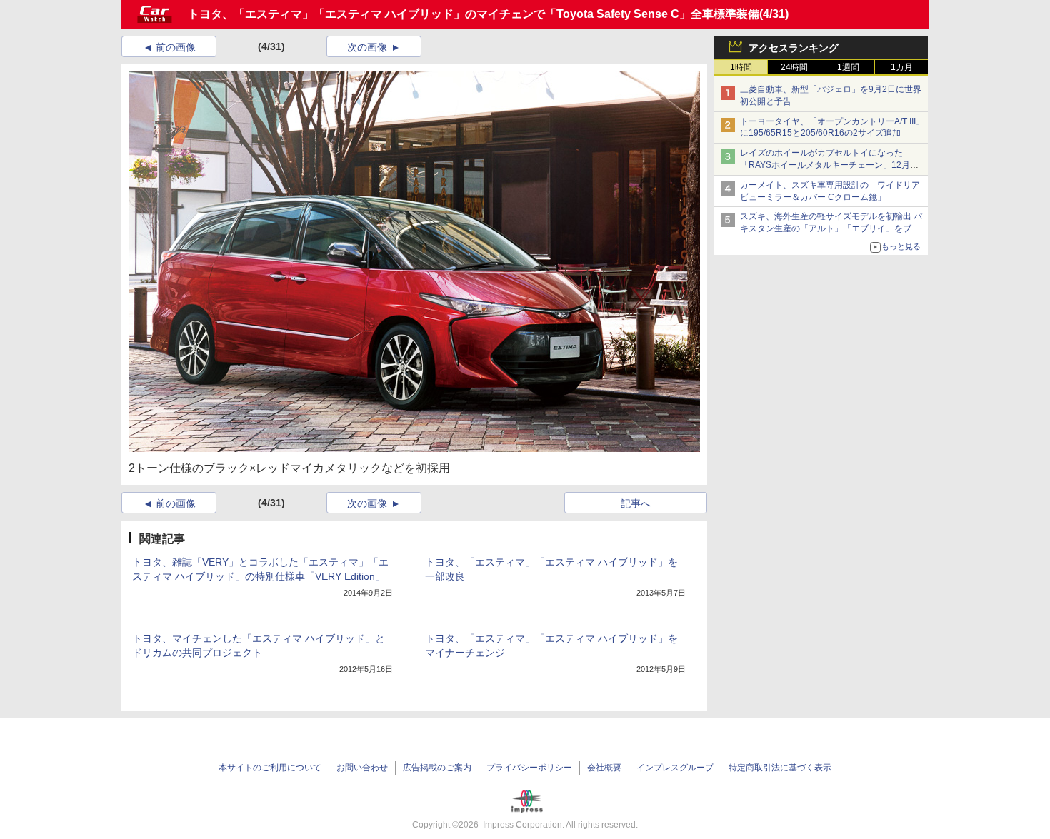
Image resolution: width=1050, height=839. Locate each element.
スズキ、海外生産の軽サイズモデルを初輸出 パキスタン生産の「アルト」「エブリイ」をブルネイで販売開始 (831, 228)
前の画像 (176, 47)
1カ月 (902, 67)
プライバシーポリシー (529, 768)
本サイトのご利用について (270, 768)
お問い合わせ (362, 768)
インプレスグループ (675, 768)
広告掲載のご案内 (437, 768)
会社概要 (604, 768)
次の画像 (367, 47)
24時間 (794, 67)
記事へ (636, 503)
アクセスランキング (794, 48)
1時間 (741, 67)
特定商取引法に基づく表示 (780, 768)
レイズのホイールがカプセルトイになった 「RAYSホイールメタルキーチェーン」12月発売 (829, 165)
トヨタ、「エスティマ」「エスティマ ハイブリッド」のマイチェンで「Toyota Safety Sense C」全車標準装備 (473, 14)
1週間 (848, 67)
